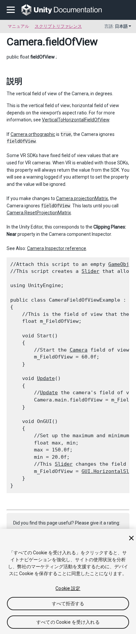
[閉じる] (131, 538)
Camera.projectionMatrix (82, 198)
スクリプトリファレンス (58, 26)
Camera (25, 41)
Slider (90, 271)
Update (46, 378)
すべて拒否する (68, 603)
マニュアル (18, 26)
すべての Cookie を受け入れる (68, 622)
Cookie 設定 (67, 588)
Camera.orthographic (33, 134)
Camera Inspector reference (56, 248)
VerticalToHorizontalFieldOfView (75, 119)
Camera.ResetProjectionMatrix (39, 212)
